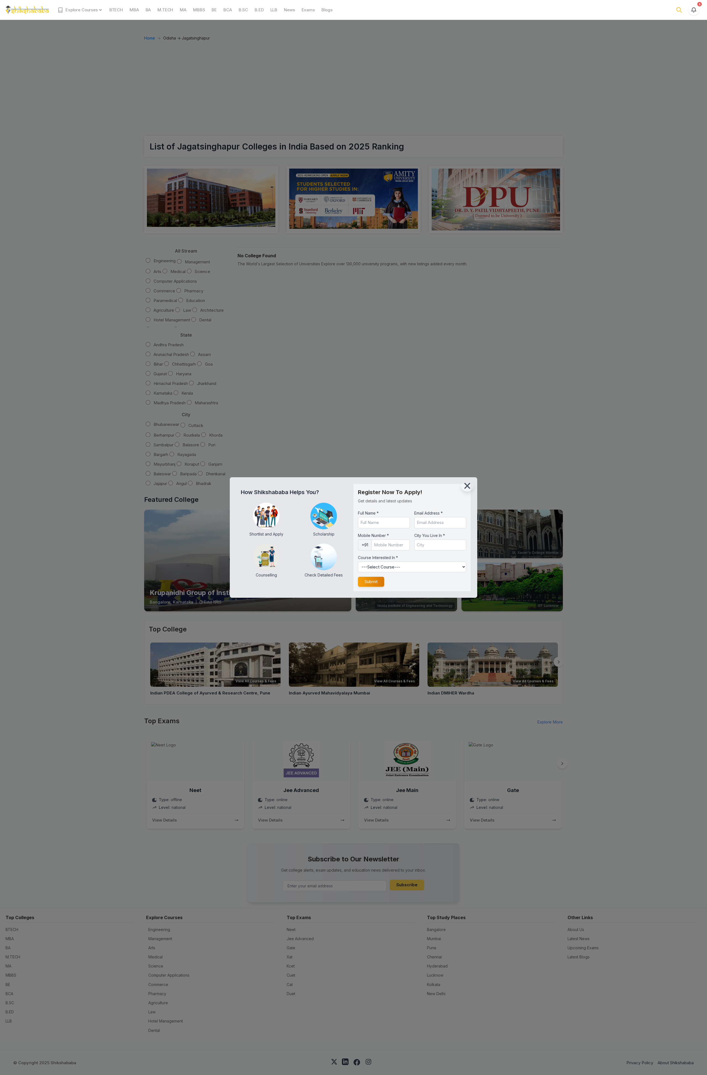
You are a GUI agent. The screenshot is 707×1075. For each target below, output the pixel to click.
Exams (308, 9)
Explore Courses (80, 9)
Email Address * (428, 513)
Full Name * (368, 513)
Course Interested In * (378, 557)
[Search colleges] (679, 9)
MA (183, 9)
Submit (371, 581)
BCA (227, 9)
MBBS (199, 9)
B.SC (243, 9)
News (289, 9)
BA (148, 9)
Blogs (327, 9)
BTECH (116, 9)
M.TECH (165, 9)
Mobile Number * (373, 535)
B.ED (259, 9)
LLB (274, 9)
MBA (134, 9)
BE (214, 9)
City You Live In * (429, 535)
